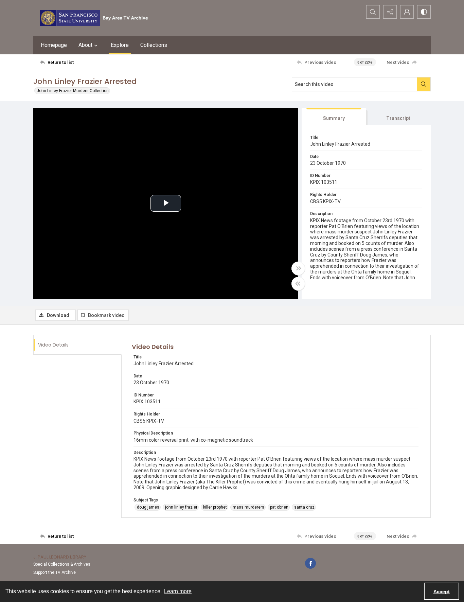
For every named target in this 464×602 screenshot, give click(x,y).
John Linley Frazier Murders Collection (73, 90)
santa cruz (304, 507)
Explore (120, 45)
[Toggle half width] (298, 283)
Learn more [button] (178, 591)
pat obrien (279, 507)
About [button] (85, 45)
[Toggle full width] (298, 268)
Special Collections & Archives (61, 564)
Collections (153, 45)
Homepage (54, 45)
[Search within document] (423, 84)
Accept (441, 591)
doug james (148, 507)
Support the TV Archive (54, 572)
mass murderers (248, 507)
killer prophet (215, 507)
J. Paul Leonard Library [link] (59, 557)
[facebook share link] (310, 563)
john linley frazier (181, 507)
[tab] (334, 116)
